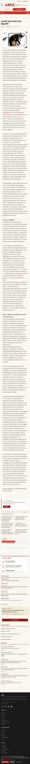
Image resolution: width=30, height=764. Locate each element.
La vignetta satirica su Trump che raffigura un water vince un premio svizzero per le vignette (14, 676)
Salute (2, 716)
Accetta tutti (5, 761)
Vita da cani (4, 666)
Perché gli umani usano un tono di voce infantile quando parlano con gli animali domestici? (7, 525)
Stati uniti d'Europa (6, 681)
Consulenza (3, 745)
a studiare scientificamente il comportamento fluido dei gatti (13, 112)
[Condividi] (25, 18)
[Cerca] (27, 9)
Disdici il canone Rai (5, 631)
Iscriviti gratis (15, 620)
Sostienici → (6, 506)
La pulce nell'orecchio (7, 646)
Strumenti (3, 751)
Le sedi (2, 732)
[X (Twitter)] (5, 706)
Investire (3, 714)
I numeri (3, 735)
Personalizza (19, 761)
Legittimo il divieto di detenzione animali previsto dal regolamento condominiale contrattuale (7, 532)
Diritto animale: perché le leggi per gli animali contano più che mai (21, 518)
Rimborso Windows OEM (6, 636)
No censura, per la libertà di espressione (10, 634)
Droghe (2, 718)
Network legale (4, 737)
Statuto (2, 733)
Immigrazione (4, 720)
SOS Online (5, 576)
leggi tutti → (3, 649)
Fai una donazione (5, 749)
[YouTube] (11, 706)
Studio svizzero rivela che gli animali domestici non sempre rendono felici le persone (21, 532)
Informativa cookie (8, 759)
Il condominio (4, 659)
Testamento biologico (6, 639)
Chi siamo (3, 730)
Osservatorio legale (6, 652)
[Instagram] (8, 706)
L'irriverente (4, 674)
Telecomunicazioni (5, 722)
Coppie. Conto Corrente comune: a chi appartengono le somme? (14, 654)
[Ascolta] (28, 18)
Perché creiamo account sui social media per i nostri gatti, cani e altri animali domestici (7, 519)
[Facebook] (2, 706)
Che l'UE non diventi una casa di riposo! (10, 648)
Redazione (9, 26)
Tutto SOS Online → (5, 604)
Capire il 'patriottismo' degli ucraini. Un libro (11, 682)
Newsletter (3, 747)
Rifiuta (12, 761)
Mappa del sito (4, 753)
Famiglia (3, 724)
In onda (3, 739)
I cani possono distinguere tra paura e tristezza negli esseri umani (21, 524)
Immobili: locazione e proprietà (8, 628)
